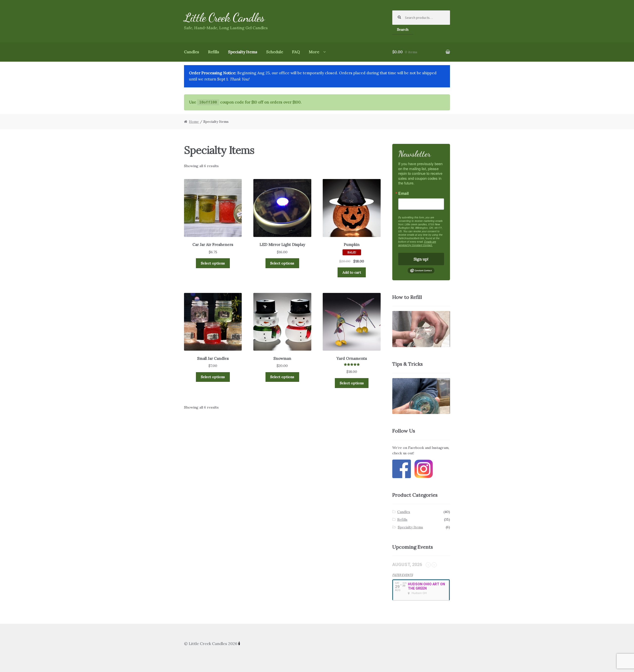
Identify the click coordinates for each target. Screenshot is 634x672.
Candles (191, 51)
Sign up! (421, 259)
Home (194, 121)
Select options (213, 263)
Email (403, 193)
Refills (213, 51)
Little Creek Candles (224, 17)
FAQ (296, 51)
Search (402, 29)
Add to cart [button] (352, 272)
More (314, 51)
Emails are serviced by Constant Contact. (417, 243)
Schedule (274, 51)
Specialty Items (242, 51)
